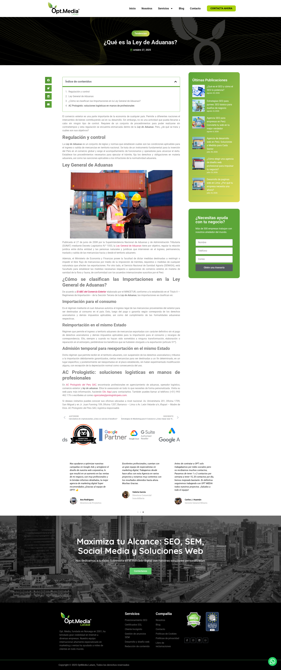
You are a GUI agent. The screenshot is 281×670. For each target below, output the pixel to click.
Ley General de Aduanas (81, 96)
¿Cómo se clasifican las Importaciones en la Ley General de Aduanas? (104, 101)
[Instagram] (193, 640)
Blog (181, 8)
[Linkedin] (199, 640)
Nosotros (147, 8)
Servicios (163, 8)
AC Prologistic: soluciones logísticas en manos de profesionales (101, 105)
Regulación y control (79, 91)
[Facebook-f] (187, 640)
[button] (48, 80)
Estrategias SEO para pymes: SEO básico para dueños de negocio (219, 104)
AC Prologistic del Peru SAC (81, 384)
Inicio (132, 8)
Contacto (195, 8)
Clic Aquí (107, 391)
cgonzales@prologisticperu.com (110, 395)
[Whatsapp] (205, 640)
